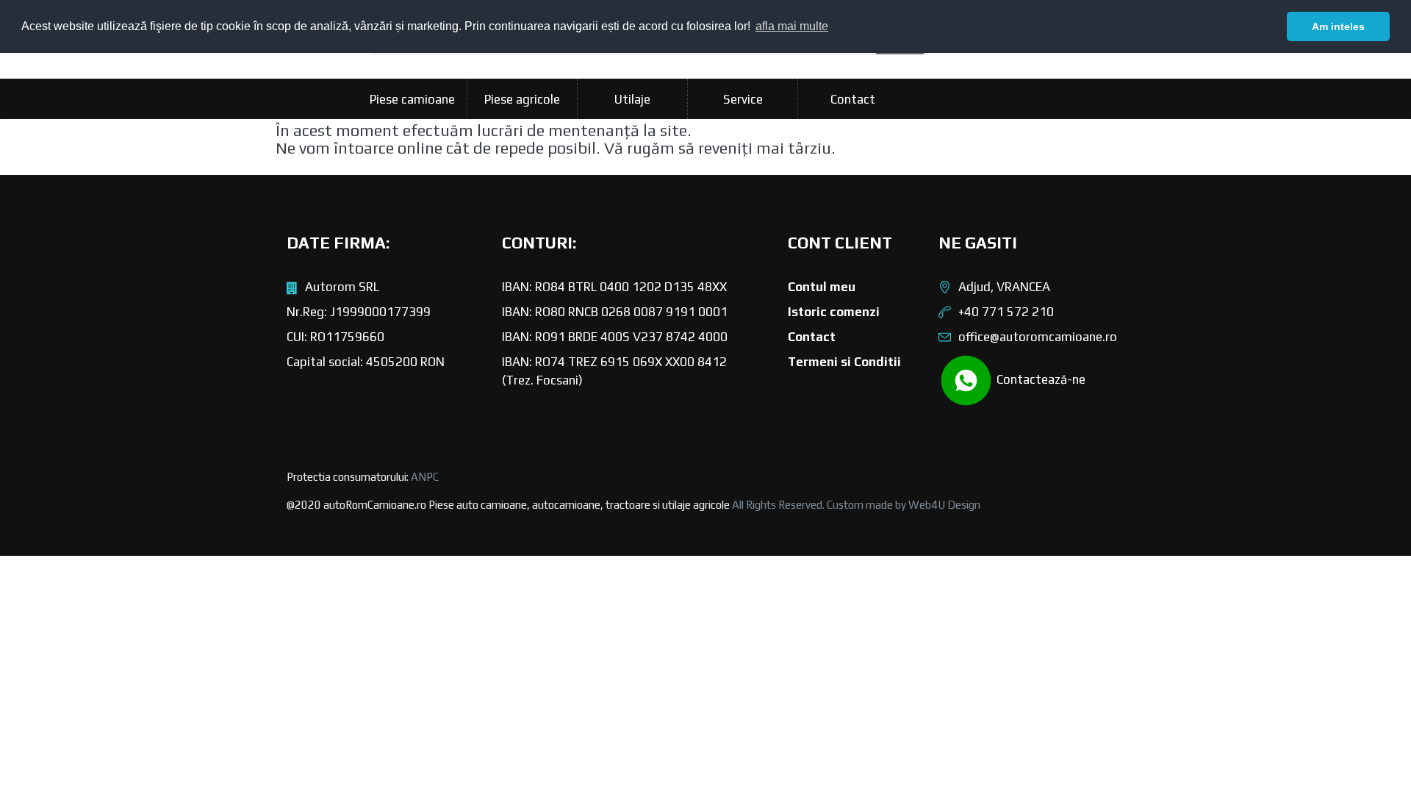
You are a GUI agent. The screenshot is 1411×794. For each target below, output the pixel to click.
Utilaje (632, 99)
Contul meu (821, 286)
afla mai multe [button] (791, 26)
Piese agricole (522, 99)
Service (743, 99)
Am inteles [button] (1338, 26)
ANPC (425, 477)
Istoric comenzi (834, 311)
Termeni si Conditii (844, 361)
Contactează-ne (1039, 379)
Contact (852, 99)
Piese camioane (412, 99)
